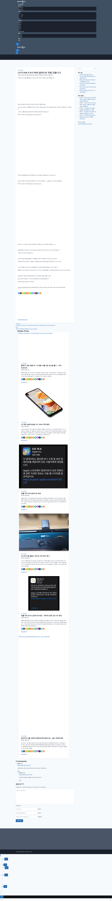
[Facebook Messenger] (32, 293)
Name (39, 809)
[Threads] (36, 293)
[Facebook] (19, 293)
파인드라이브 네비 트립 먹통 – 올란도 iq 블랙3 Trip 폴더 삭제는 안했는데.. (88, 99)
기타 (20, 29)
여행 (3, 864)
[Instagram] (34, 293)
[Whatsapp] (30, 293)
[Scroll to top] (108, 892)
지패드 (26, 319)
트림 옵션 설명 (21, 31)
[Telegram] (38, 293)
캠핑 (3, 886)
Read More (24, 382)
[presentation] (44, 346)
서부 (21, 16)
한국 (20, 18)
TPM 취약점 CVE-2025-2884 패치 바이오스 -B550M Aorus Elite (88, 117)
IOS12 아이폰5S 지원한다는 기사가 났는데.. (26, 328)
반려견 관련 (21, 9)
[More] (40, 293)
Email (39, 813)
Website (40, 816)
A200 (20, 25)
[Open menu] (17, 53)
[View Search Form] (17, 44)
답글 (18, 771)
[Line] (25, 293)
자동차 (3, 875)
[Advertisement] (45, 91)
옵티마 (20, 27)
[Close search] (2, 896)
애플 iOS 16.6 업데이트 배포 (31, 493)
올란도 (20, 22)
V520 (22, 319)
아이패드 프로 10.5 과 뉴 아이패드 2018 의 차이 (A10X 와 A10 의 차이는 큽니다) (35, 324)
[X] (21, 293)
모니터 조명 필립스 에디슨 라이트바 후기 (35, 556)
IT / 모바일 (20, 4)
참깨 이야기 (21, 7)
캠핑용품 (20, 36)
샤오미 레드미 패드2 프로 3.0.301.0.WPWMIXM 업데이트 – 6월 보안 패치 (88, 76)
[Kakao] (23, 293)
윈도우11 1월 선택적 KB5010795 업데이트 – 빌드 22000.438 (42, 738)
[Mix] (28, 293)
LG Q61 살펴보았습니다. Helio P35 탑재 (35, 424)
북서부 (22, 14)
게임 (19, 38)
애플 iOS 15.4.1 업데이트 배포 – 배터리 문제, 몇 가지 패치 (41, 615)
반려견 (3, 859)
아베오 (20, 24)
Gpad (19, 319)
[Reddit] (27, 293)
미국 (4, 867)
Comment (18, 805)
